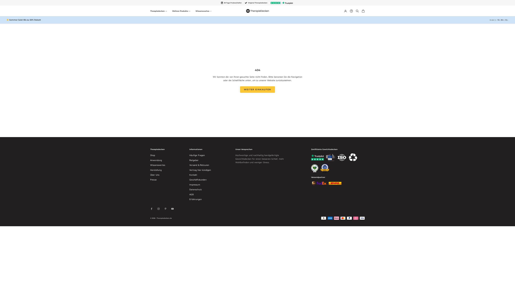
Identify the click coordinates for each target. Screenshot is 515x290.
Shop (152, 155)
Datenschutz (195, 189)
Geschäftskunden (197, 179)
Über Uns (154, 175)
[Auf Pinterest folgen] (165, 208)
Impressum (194, 184)
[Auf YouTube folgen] (172, 208)
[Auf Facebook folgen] (151, 208)
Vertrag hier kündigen (200, 170)
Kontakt (193, 175)
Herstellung (156, 170)
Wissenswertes (157, 165)
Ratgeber (193, 160)
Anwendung (156, 160)
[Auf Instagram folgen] (158, 208)
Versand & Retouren (199, 165)
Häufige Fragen (197, 155)
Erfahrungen (195, 199)
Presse (153, 179)
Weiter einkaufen (257, 89)
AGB (191, 194)
